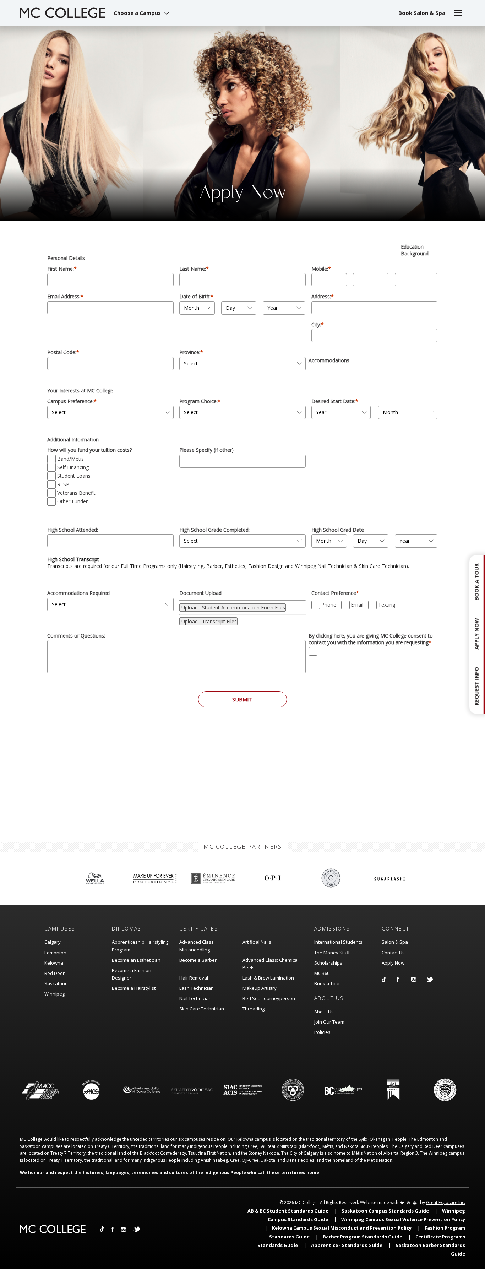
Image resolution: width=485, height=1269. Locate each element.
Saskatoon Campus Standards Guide (385, 1211)
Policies (322, 1032)
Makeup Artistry (260, 988)
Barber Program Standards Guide (362, 1236)
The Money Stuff (332, 952)
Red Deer (54, 973)
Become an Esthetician (136, 960)
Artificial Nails (257, 942)
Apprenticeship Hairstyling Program (140, 946)
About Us (324, 1011)
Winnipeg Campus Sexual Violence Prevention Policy (403, 1219)
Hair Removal (193, 978)
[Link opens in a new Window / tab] (389, 979)
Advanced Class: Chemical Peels (271, 964)
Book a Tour (327, 983)
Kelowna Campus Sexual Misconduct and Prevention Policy (342, 1228)
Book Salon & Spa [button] (421, 12)
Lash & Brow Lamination (268, 978)
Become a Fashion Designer (131, 974)
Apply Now (393, 963)
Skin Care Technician (201, 1008)
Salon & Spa (395, 942)
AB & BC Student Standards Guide (287, 1211)
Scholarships (328, 963)
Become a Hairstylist (134, 988)
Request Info (476, 686)
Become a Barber (198, 960)
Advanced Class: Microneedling (197, 946)
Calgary (52, 942)
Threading (254, 1008)
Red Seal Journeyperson (269, 998)
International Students (338, 942)
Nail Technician (195, 998)
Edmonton (55, 952)
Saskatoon (56, 983)
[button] (142, 13)
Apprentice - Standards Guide (346, 1245)
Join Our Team (329, 1022)
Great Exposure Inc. (445, 1202)
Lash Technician (196, 988)
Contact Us (393, 952)
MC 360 (321, 973)
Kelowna (53, 963)
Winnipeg (54, 994)
